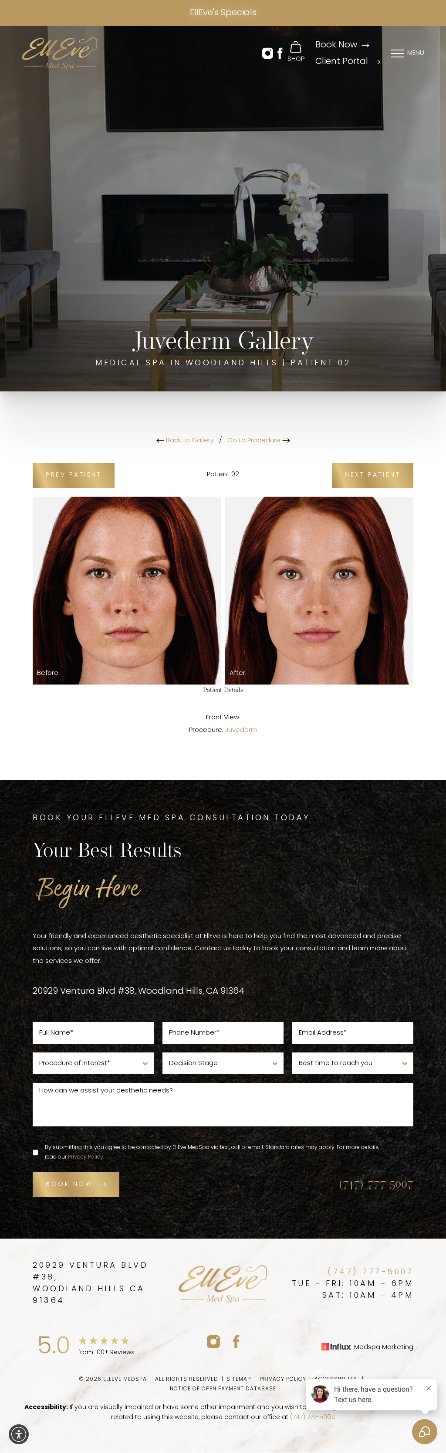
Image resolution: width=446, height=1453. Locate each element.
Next (372, 475)
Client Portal (341, 61)
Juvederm (241, 730)
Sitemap (238, 1379)
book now (69, 1184)
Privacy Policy (85, 1157)
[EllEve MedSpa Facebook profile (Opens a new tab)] (236, 1341)
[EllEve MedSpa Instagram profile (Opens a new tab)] (213, 1341)
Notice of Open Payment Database (223, 1389)
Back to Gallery (189, 441)
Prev (73, 475)
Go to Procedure (254, 441)
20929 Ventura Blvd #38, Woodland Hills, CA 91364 (138, 991)
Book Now (336, 45)
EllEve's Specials (223, 13)
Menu (415, 53)
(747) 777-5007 (375, 1185)
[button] (267, 53)
